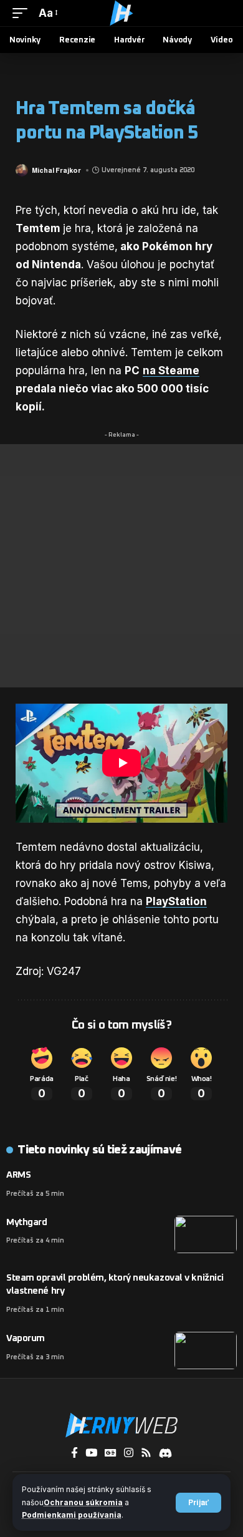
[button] (198, 1503)
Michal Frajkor (56, 170)
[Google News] (111, 1453)
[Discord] (165, 1453)
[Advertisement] (121, 565)
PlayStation (176, 901)
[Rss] (146, 1453)
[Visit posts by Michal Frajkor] (22, 170)
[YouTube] (91, 1453)
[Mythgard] (205, 1234)
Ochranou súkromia (83, 1502)
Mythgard (26, 1222)
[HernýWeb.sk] (121, 13)
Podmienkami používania (72, 1515)
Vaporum (25, 1338)
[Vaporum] (205, 1350)
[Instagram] (128, 1453)
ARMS (18, 1175)
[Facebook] (74, 1453)
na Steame (171, 370)
